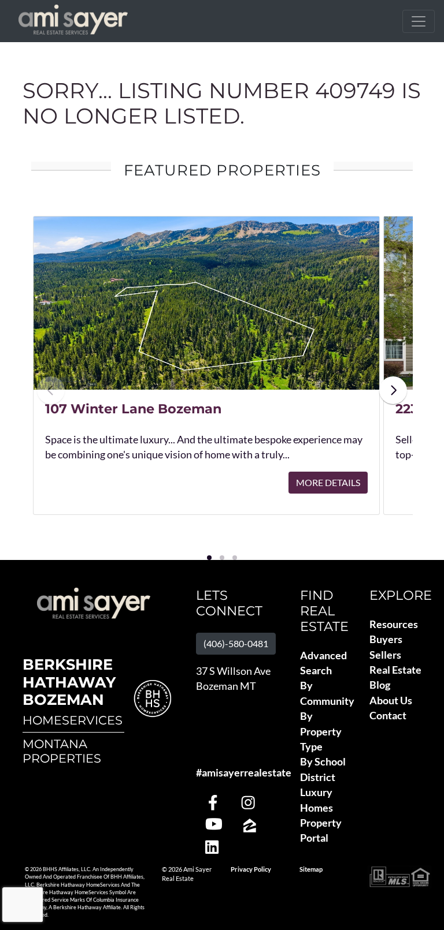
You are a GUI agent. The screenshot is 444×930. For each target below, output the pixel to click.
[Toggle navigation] (418, 21)
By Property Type (321, 731)
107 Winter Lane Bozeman (133, 409)
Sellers (385, 655)
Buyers (385, 639)
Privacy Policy (251, 869)
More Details (328, 482)
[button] (209, 557)
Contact (387, 715)
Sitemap (311, 869)
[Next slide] (393, 390)
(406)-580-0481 (236, 643)
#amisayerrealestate (243, 773)
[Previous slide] (51, 390)
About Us (390, 700)
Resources (393, 624)
